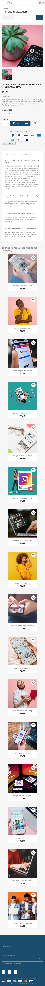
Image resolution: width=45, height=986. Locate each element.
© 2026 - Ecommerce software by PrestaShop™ (20, 983)
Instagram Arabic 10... (22, 753)
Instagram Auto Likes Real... (22, 328)
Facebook (3, 972)
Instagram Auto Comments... (22, 541)
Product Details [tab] (25, 155)
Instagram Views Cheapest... (22, 796)
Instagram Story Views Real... (22, 498)
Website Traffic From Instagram (22, 626)
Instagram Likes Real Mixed (22, 456)
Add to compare (9, 143)
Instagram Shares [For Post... (22, 413)
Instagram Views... (22, 838)
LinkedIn (15, 972)
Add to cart (20, 123)
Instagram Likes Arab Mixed (22, 668)
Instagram (9, 972)
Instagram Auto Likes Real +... (22, 286)
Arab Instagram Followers (22, 923)
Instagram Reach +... (22, 583)
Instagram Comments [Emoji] (22, 881)
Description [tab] (11, 155)
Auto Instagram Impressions (22, 371)
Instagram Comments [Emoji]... (23, 711)
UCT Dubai (39, 979)
